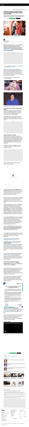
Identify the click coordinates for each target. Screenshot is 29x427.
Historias (21, 418)
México (16, 356)
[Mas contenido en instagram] (16, 418)
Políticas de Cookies (13, 412)
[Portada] (3, 411)
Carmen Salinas (13, 356)
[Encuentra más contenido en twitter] (6, 18)
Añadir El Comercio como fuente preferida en (19, 9)
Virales (20, 416)
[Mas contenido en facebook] (13, 418)
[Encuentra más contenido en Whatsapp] (7, 18)
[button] (5, 331)
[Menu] (1, 4)
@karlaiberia (10, 239)
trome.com (18, 423)
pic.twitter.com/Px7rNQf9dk (15, 239)
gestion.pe (12, 423)
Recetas (25, 416)
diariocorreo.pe (22, 423)
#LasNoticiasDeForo (6, 239)
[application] (13, 327)
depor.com (15, 423)
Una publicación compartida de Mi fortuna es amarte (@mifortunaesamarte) (13, 186)
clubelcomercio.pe (7, 423)
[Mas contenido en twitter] (14, 418)
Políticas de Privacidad (13, 411)
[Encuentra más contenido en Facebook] (4, 18)
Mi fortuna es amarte (7, 356)
